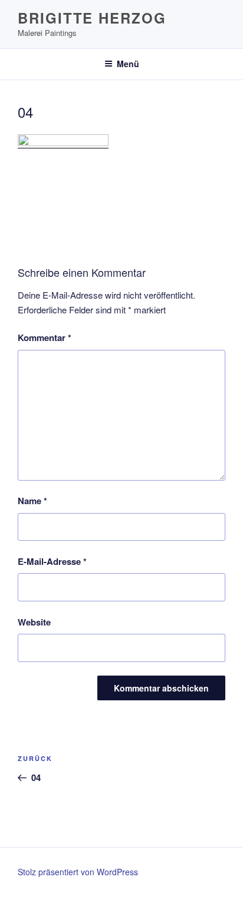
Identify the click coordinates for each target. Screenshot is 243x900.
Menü (128, 64)
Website (34, 622)
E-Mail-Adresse (52, 561)
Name (32, 500)
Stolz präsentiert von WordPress (78, 872)
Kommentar (44, 337)
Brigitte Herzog (92, 18)
